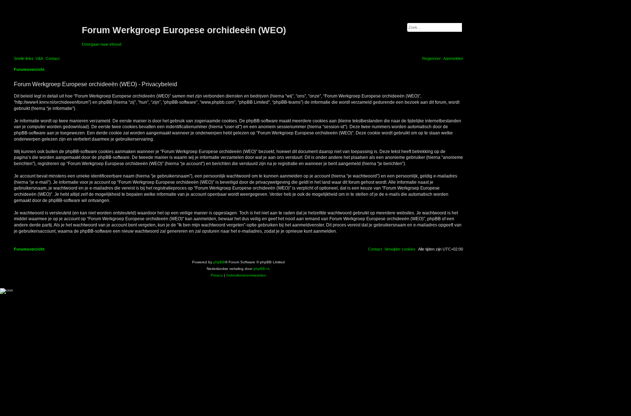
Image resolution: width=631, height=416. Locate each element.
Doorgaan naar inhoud (101, 44)
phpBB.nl (261, 269)
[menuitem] (39, 58)
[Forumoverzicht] (47, 30)
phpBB (219, 262)
